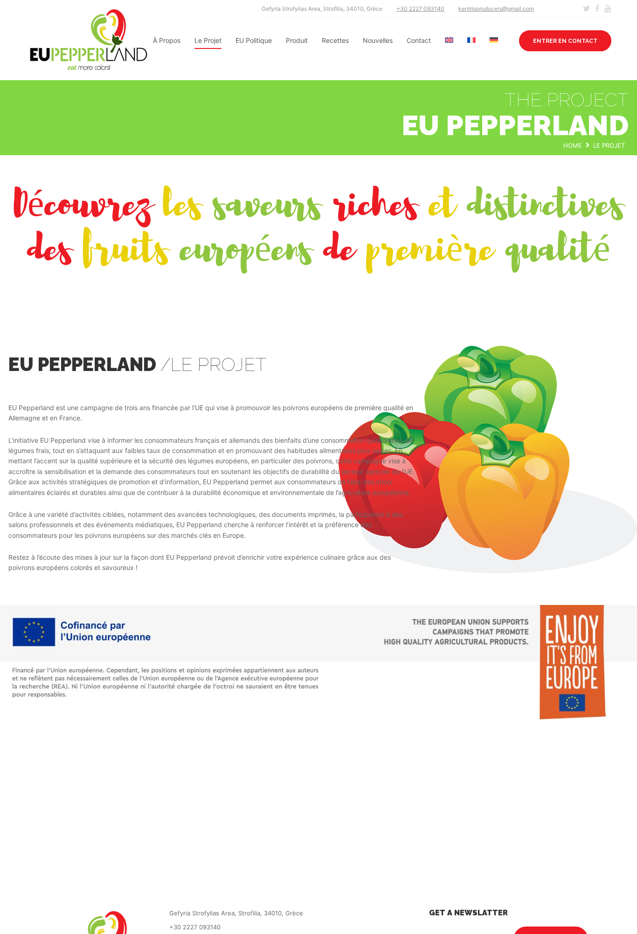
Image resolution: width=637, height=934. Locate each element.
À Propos (166, 40)
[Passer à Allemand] (494, 40)
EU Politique (253, 40)
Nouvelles (378, 40)
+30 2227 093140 (420, 8)
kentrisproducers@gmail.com (496, 8)
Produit (297, 40)
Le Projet (208, 40)
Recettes (335, 40)
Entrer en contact (565, 41)
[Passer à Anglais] (449, 40)
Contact (419, 40)
